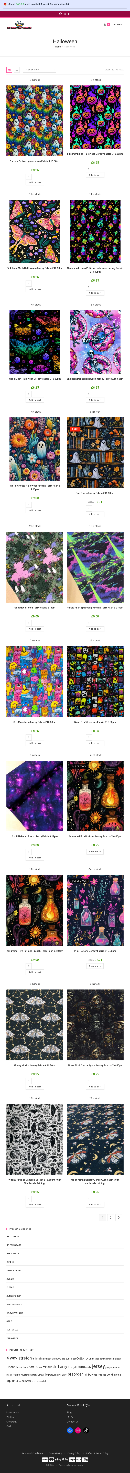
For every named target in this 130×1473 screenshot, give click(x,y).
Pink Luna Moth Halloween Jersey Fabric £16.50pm (35, 268)
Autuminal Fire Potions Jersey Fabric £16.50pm (95, 836)
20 (113, 70)
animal (36, 1358)
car (74, 1359)
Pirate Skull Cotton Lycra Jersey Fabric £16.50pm (95, 1065)
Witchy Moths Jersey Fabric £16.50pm (35, 1065)
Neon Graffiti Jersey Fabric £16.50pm (95, 722)
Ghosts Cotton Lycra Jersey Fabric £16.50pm (35, 161)
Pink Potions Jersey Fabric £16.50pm (95, 951)
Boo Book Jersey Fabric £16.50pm (95, 493)
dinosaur (110, 1359)
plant (64, 1374)
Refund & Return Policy (97, 1453)
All (122, 70)
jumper (116, 1367)
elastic (118, 1358)
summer (26, 1381)
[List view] (17, 70)
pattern (52, 1374)
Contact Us (73, 1421)
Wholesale (12, 1253)
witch (43, 1381)
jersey (98, 1366)
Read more (95, 851)
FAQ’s (70, 1417)
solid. (110, 1374)
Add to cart (35, 182)
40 (117, 70)
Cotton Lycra (84, 1358)
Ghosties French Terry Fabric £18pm (34, 607)
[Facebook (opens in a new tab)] (61, 13)
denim (103, 1359)
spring (117, 1374)
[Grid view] (9, 70)
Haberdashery (14, 1313)
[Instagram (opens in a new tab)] (65, 13)
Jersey (10, 1262)
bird (63, 1359)
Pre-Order (12, 1338)
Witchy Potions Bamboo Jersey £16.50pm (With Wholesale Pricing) (34, 1181)
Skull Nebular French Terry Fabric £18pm (35, 836)
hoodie (88, 1367)
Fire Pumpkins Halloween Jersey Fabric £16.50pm (95, 154)
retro (100, 1375)
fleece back (22, 1367)
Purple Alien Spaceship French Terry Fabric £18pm (95, 607)
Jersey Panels (14, 1304)
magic (9, 1375)
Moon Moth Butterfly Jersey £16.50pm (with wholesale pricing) (95, 1181)
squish (11, 1380)
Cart (8, 1426)
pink (59, 1375)
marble (16, 1374)
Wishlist (10, 1417)
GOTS (81, 1367)
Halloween (12, 1236)
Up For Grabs (13, 1245)
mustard (25, 1375)
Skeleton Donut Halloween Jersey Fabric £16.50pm (95, 378)
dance (96, 1359)
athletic (47, 1359)
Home (58, 46)
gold (75, 1367)
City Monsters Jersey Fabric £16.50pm (34, 722)
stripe (18, 1381)
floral (32, 1367)
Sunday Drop (13, 1296)
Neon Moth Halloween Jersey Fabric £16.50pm (35, 378)
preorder (75, 1374)
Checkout (11, 1421)
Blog (69, 1412)
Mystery (33, 1375)
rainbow (88, 1374)
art (42, 1359)
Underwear (36, 1381)
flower (39, 1367)
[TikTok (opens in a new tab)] (69, 13)
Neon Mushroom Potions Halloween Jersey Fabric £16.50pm (95, 270)
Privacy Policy (74, 1453)
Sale (9, 1321)
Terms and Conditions (32, 1453)
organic (42, 1374)
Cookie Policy (55, 1453)
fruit (70, 1367)
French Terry (13, 1270)
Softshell (12, 1330)
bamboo (56, 1358)
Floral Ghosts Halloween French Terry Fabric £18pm (35, 487)
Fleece (10, 1287)
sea (104, 1375)
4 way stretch (19, 1358)
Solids (10, 1279)
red (95, 1375)
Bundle (69, 1359)
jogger (108, 1367)
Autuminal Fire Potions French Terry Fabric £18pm (35, 951)
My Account (12, 1412)
